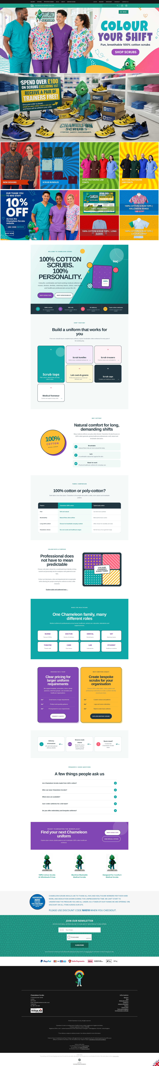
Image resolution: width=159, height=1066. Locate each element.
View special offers (111, 839)
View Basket (109, 1)
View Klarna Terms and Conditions (97, 1039)
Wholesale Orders (123, 1001)
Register (101, 1)
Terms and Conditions (122, 1009)
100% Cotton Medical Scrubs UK (46, 15)
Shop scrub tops (45, 295)
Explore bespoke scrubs (101, 716)
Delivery (33, 1)
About (63, 1)
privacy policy (89, 951)
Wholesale (49, 1)
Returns (39, 1)
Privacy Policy (125, 1007)
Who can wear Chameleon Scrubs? (79, 790)
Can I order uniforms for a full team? (79, 804)
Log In (95, 1)
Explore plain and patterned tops (57, 589)
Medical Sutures (85, 1049)
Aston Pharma (85, 1046)
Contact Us (125, 1)
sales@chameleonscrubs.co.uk (41, 1002)
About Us (126, 997)
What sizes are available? (79, 797)
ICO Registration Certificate (121, 1010)
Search (117, 5)
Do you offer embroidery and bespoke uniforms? (79, 810)
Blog (57, 1)
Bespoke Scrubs (71, 1)
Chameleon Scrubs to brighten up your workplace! (79, 40)
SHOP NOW (9, 233)
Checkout (117, 1)
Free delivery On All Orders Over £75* (44, 5)
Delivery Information (123, 1004)
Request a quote (58, 716)
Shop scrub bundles (64, 295)
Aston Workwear (84, 1047)
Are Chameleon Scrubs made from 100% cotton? (79, 783)
